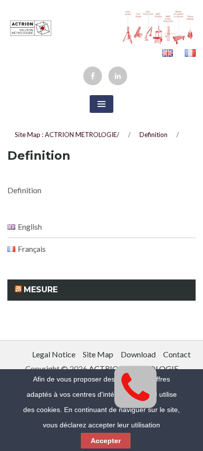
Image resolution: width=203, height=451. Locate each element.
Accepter (106, 441)
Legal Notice (53, 354)
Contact (177, 354)
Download (138, 354)
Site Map (98, 354)
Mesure (41, 289)
